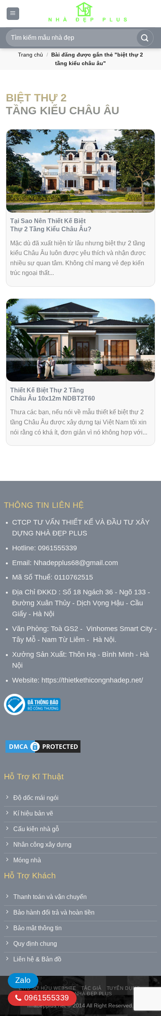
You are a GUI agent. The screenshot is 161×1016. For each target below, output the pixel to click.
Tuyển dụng (123, 988)
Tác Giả (91, 988)
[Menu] (13, 13)
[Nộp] (145, 38)
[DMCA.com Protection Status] (43, 746)
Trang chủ (30, 54)
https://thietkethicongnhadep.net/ (92, 680)
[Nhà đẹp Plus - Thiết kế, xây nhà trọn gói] (87, 13)
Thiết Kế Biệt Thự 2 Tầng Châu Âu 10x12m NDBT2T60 (52, 394)
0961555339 (45, 997)
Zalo (23, 980)
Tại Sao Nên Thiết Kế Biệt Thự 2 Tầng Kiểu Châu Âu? (50, 225)
